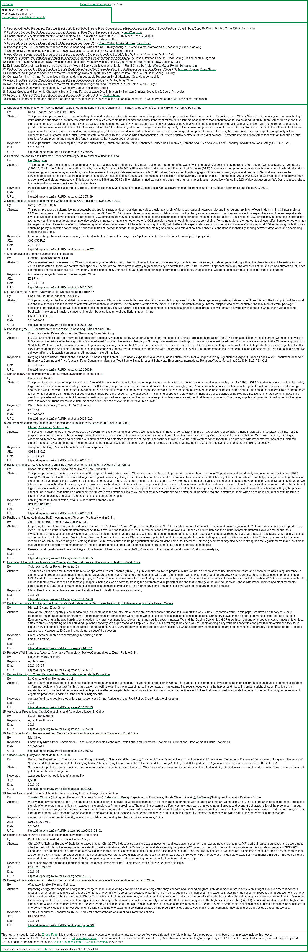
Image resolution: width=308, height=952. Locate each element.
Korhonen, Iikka (107, 39)
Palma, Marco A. (148, 47)
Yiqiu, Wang (152, 65)
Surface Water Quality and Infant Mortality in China (39, 87)
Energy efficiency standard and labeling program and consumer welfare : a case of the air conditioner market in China (81, 98)
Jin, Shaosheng (170, 47)
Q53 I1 (32, 780)
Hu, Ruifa (174, 61)
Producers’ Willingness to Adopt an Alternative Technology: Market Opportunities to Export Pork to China (72, 73)
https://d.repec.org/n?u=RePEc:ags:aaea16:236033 (60, 750)
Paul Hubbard (111, 95)
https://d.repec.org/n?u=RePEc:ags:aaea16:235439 (60, 196)
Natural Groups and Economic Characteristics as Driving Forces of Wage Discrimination (62, 91)
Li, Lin (157, 76)
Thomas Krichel (44, 949)
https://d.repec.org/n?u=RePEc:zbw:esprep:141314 (60, 648)
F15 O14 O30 (36, 916)
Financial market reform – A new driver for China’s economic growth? (50, 43)
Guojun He (82, 87)
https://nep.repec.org (84, 938)
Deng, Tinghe (214, 28)
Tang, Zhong (126, 80)
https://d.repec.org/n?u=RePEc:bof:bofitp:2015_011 (60, 513)
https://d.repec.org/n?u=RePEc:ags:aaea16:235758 (60, 729)
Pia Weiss (178, 91)
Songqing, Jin (188, 65)
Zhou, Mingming (204, 58)
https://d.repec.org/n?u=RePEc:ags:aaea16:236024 (60, 369)
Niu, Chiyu (149, 84)
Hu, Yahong (145, 61)
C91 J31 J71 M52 (39, 821)
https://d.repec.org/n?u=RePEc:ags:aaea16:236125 (60, 558)
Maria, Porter (170, 65)
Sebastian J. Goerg (158, 91)
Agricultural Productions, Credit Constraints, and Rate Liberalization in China (55, 80)
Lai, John (149, 73)
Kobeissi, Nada (164, 58)
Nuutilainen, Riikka (121, 50)
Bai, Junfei (248, 28)
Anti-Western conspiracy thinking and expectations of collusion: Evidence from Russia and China (68, 54)
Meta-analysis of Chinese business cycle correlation (40, 39)
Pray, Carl (160, 61)
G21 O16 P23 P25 (39, 504)
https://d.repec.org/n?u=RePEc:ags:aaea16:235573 (60, 707)
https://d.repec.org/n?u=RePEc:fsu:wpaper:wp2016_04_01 (65, 830)
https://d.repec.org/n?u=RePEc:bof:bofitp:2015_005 (60, 324)
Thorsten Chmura (134, 91)
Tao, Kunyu (144, 43)
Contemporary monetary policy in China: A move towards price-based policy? (55, 50)
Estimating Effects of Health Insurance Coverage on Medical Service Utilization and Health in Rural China (73, 65)
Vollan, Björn (167, 54)
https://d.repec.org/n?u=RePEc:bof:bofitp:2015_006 (60, 287)
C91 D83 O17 (36, 451)
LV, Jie (113, 80)
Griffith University (97, 941)
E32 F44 (33, 278)
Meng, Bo (131, 35)
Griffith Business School (68, 941)
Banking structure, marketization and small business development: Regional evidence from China (68, 58)
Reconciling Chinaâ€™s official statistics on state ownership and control (52, 95)
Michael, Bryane (188, 69)
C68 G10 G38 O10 (40, 316)
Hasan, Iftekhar (144, 58)
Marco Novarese (172, 938)
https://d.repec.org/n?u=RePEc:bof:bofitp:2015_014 (60, 460)
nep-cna (7, 4)
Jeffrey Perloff (99, 87)
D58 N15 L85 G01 (39, 639)
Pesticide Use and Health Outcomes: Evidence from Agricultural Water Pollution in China (63, 32)
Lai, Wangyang (133, 32)
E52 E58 (33, 409)
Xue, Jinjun (146, 35)
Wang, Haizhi (184, 58)
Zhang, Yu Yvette (126, 47)
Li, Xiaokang (122, 76)
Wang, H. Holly (165, 73)
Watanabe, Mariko (170, 98)
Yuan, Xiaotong (191, 47)
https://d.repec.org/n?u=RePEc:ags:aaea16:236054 (60, 670)
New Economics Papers (95, 4)
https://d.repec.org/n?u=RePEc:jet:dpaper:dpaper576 (61, 249)
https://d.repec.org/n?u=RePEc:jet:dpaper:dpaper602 (61, 925)
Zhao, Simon (208, 69)
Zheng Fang (9, 17)
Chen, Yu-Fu (107, 43)
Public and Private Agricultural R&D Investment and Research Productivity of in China (61, 61)
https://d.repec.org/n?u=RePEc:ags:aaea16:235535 (60, 151)
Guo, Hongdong (142, 76)
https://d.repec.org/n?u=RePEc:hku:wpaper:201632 (60, 788)
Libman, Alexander (146, 54)
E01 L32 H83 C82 (39, 867)
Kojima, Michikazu (195, 98)
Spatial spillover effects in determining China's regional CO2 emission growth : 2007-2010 (63, 35)
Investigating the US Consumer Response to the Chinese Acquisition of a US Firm (59, 47)
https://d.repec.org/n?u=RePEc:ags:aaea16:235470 (60, 599)
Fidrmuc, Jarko (87, 39)
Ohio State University (32, 17)
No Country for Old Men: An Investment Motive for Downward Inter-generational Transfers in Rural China (72, 84)
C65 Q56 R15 (36, 240)
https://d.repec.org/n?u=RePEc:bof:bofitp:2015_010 (60, 418)
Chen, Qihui (232, 28)
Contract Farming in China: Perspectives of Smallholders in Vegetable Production (58, 76)
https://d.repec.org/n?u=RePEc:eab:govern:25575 (59, 876)
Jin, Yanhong (128, 61)
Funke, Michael (125, 43)
